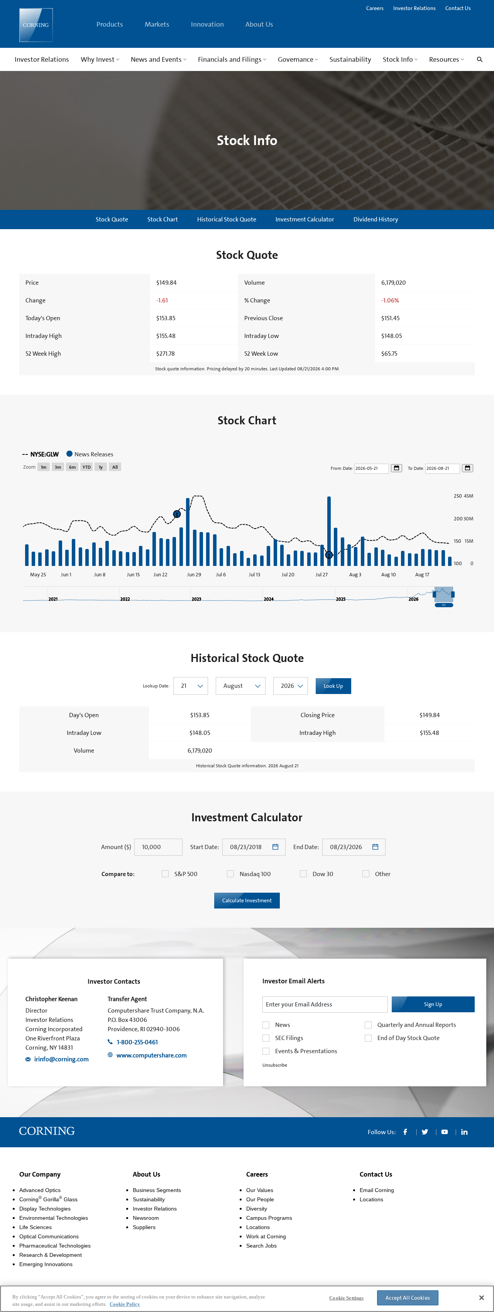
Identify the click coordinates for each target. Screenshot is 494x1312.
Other (383, 874)
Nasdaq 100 (255, 874)
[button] (444, 594)
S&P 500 (186, 874)
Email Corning (377, 1190)
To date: (416, 468)
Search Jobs (261, 1246)
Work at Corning (266, 1236)
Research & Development (50, 1255)
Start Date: (204, 847)
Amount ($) (116, 847)
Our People (260, 1199)
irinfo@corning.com (61, 1059)
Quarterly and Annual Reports (416, 1025)
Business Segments (157, 1190)
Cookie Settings (346, 1298)
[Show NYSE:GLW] (40, 454)
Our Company (40, 1174)
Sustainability (149, 1199)
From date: (342, 468)
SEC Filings (289, 1038)
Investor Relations (414, 8)
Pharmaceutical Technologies (55, 1246)
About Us (147, 1174)
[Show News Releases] (89, 454)
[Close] (481, 1297)
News (282, 1025)
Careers (375, 8)
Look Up (333, 685)
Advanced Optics (40, 1190)
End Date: (306, 847)
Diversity (256, 1209)
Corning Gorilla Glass (48, 1199)
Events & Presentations (306, 1051)
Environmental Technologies (53, 1218)
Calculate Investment (247, 900)
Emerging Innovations (46, 1264)
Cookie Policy (125, 1304)
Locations (258, 1227)
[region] (247, 526)
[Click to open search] (477, 59)
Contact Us (458, 8)
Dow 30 (323, 874)
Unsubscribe (274, 1065)
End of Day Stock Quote (408, 1038)
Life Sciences (35, 1227)
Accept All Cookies (408, 1297)
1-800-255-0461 (137, 1042)
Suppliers (144, 1227)
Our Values (259, 1190)
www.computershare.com (152, 1055)
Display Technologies (45, 1209)
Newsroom (146, 1218)
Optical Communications (49, 1236)
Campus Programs (269, 1218)
